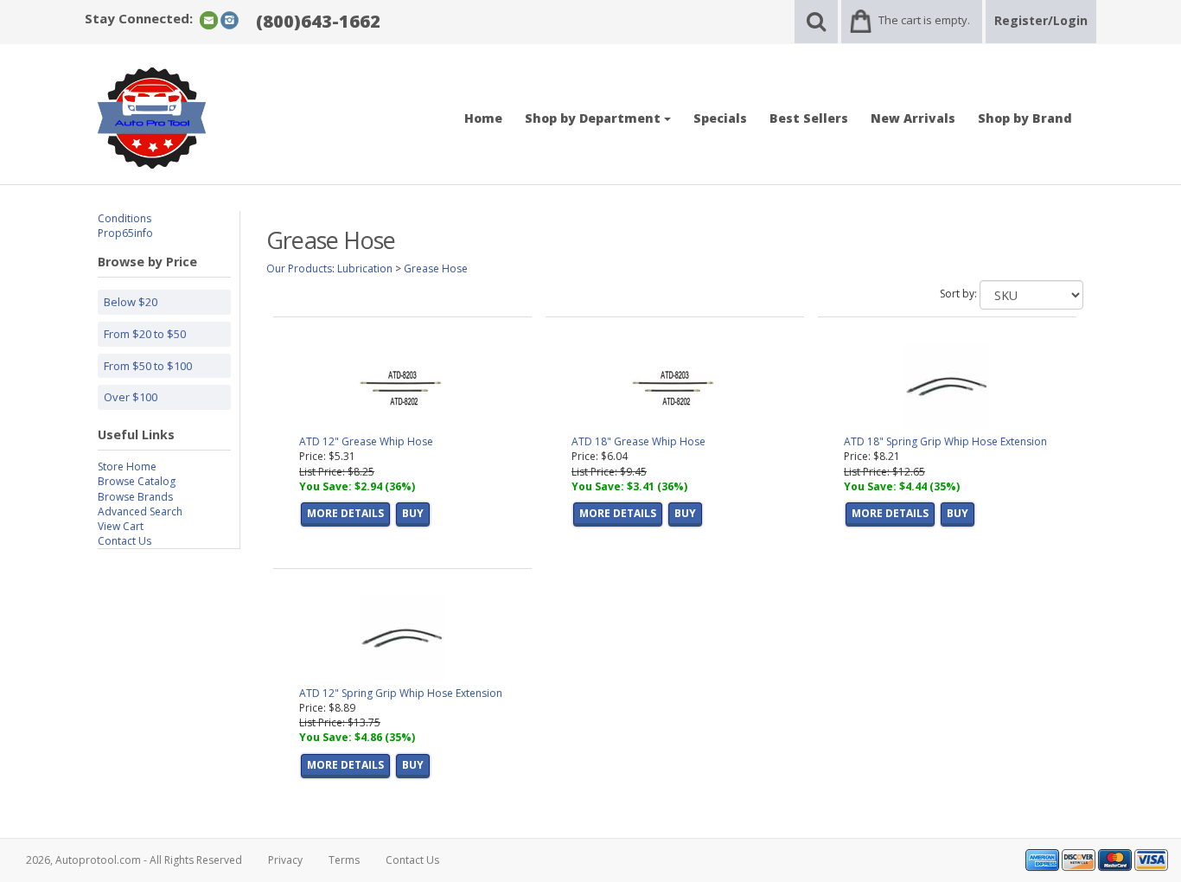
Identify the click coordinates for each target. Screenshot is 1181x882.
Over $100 (130, 397)
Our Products (299, 268)
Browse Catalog (137, 481)
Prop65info (125, 233)
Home (483, 118)
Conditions (124, 218)
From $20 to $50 (145, 334)
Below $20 (130, 302)
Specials (720, 118)
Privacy (285, 860)
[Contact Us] (209, 19)
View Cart (121, 526)
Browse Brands (135, 496)
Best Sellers (808, 118)
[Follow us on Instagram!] (229, 19)
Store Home (127, 466)
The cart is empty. (924, 20)
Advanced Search (140, 511)
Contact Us (124, 541)
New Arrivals (913, 118)
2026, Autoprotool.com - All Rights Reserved (134, 860)
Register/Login (1041, 20)
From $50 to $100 (148, 366)
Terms (344, 860)
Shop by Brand (1025, 118)
